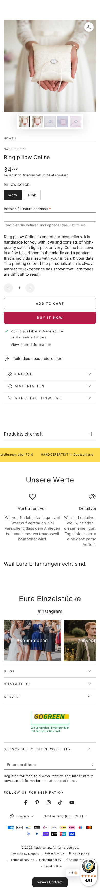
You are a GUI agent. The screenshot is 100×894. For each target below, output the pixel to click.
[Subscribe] (93, 764)
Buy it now (50, 317)
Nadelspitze (15, 149)
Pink (34, 196)
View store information (31, 344)
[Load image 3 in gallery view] (50, 121)
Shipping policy (50, 860)
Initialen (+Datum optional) (27, 209)
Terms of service (22, 860)
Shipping (29, 174)
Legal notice (53, 866)
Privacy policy (79, 853)
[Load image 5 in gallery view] (75, 121)
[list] (50, 520)
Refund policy (54, 853)
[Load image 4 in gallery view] (62, 121)
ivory (15, 196)
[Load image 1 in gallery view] (24, 121)
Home (9, 138)
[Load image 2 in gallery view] (37, 121)
